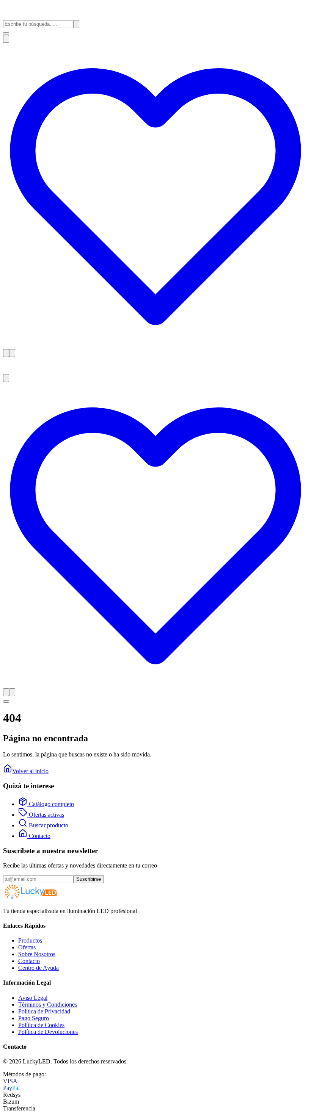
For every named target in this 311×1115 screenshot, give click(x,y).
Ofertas (27, 947)
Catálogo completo (50, 804)
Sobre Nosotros (36, 954)
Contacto (38, 836)
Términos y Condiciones (47, 1004)
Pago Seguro (33, 1018)
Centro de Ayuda (38, 968)
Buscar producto (47, 825)
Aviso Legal (32, 997)
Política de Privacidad (44, 1011)
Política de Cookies (41, 1025)
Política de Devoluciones (48, 1032)
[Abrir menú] (6, 33)
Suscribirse (88, 879)
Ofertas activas (45, 814)
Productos (30, 940)
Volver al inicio (30, 771)
